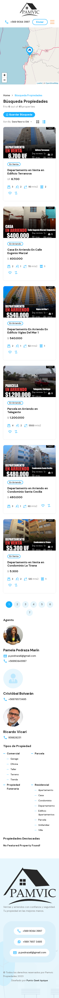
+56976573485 (17, 699)
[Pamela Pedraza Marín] (13, 635)
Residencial (42, 784)
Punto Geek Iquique (37, 980)
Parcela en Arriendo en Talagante (22, 410)
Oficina (14, 764)
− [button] (4, 80)
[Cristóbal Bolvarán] (13, 678)
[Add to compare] (16, 193)
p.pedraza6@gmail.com (22, 656)
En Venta (14, 164)
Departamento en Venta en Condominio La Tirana (25, 563)
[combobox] (23, 122)
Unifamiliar (43, 825)
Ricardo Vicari (15, 732)
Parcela (39, 753)
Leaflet (39, 83)
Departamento (46, 805)
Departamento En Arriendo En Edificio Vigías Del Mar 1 (27, 330)
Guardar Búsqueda (20, 114)
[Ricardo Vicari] (13, 717)
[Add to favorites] (10, 193)
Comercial (13, 753)
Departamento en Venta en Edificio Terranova (25, 171)
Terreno (14, 774)
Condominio (45, 800)
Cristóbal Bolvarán (18, 693)
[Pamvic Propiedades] (29, 9)
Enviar (40, 22)
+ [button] (4, 75)
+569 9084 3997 (20, 21)
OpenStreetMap (52, 83)
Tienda (14, 779)
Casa (41, 795)
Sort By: (7, 122)
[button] (52, 22)
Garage (14, 758)
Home (6, 95)
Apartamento (45, 790)
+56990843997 (17, 661)
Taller (13, 769)
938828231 (14, 737)
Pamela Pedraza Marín (21, 650)
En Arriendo (15, 243)
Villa (40, 830)
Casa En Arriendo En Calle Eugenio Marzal (24, 251)
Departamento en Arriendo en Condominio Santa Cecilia (27, 489)
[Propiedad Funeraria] (29, 51)
